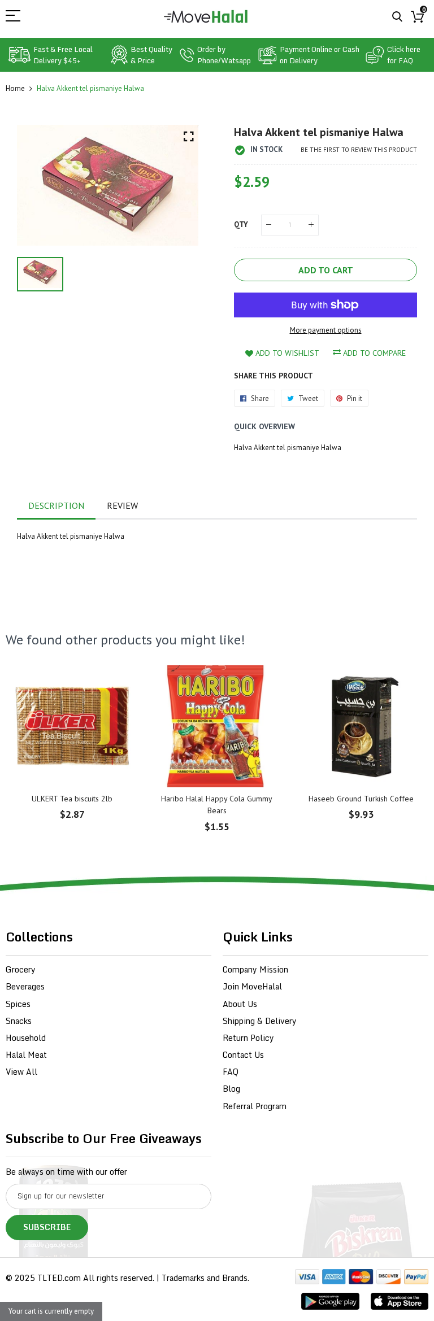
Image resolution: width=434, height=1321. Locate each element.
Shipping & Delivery (260, 1020)
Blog (231, 1088)
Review (122, 505)
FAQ (230, 1071)
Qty (241, 224)
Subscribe (47, 1226)
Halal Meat (26, 1054)
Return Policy (248, 1037)
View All (21, 1071)
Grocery (21, 969)
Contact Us (243, 1054)
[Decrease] (269, 225)
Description (56, 505)
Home (15, 88)
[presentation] (28, 756)
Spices (18, 1003)
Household (26, 1037)
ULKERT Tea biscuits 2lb (72, 799)
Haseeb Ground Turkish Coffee (361, 799)
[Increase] (311, 225)
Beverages (25, 986)
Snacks (19, 1020)
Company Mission (255, 969)
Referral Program (255, 1106)
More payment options (326, 330)
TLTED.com (59, 1277)
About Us (240, 1003)
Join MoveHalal (252, 986)
